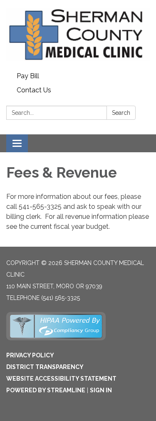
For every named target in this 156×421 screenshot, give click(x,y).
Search (121, 112)
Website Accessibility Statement (61, 378)
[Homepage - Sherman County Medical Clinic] (78, 34)
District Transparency (45, 367)
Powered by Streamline (45, 390)
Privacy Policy (30, 355)
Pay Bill (28, 76)
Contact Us (34, 90)
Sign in (101, 390)
